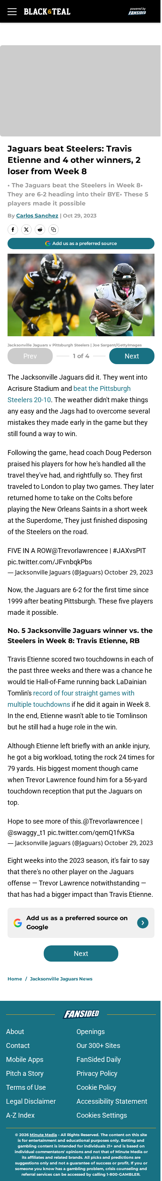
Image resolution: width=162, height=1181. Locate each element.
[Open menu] (12, 11)
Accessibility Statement (111, 1101)
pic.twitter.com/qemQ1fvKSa (90, 832)
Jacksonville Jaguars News (61, 979)
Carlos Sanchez (37, 215)
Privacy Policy (97, 1073)
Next (132, 356)
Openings (90, 1031)
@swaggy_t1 (27, 832)
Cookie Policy (96, 1087)
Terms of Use (26, 1087)
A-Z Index (20, 1115)
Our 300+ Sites (98, 1045)
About (15, 1031)
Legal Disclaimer (31, 1101)
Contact (18, 1045)
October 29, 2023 (128, 572)
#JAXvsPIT (129, 551)
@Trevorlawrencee (80, 551)
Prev (30, 356)
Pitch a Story (25, 1073)
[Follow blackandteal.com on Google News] (142, 922)
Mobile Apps (24, 1059)
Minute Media (43, 1134)
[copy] (53, 229)
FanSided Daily (98, 1059)
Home (15, 979)
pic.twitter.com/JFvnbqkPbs (50, 562)
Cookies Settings (101, 1115)
